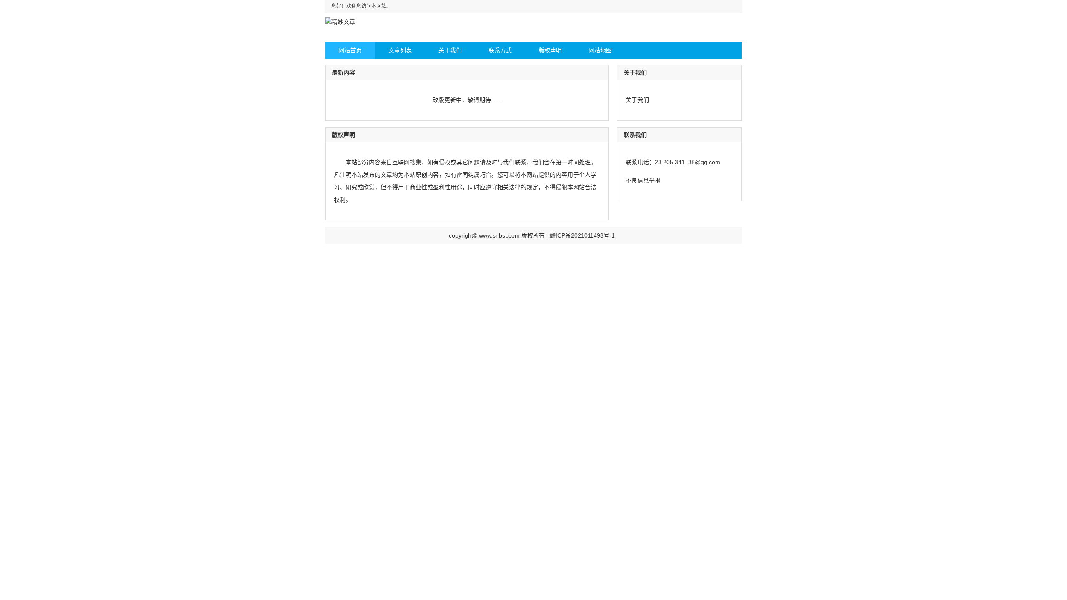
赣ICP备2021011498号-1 (582, 235)
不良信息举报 (643, 180)
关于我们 (637, 100)
